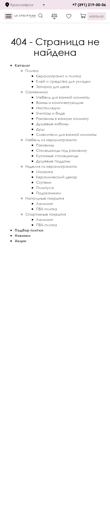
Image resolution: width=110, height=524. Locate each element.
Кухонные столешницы (57, 155)
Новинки (22, 235)
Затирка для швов (52, 86)
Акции (20, 240)
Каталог (22, 65)
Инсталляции (48, 108)
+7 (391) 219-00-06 (89, 4)
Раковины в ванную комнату (62, 118)
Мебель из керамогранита (51, 139)
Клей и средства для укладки (63, 81)
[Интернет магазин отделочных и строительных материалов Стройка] (25, 16)
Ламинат (44, 203)
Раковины (45, 145)
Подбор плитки (29, 230)
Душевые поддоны (53, 161)
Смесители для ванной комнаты (66, 134)
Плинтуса (45, 187)
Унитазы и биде (50, 113)
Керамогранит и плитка (58, 76)
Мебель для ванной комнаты (62, 97)
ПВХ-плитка (46, 209)
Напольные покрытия (44, 198)
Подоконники (48, 193)
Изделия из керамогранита (51, 166)
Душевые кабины (52, 123)
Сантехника (36, 92)
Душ (40, 129)
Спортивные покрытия (45, 214)
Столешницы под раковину (61, 150)
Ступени (44, 182)
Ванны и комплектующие (59, 102)
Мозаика (44, 171)
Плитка (31, 70)
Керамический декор (56, 177)
